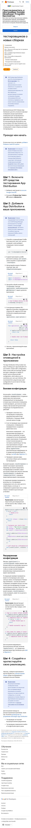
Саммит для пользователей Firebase (10, 768)
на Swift (14, 454)
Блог (2, 766)
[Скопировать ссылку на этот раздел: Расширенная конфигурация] (19, 558)
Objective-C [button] (18, 273)
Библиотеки (4, 756)
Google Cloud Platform (7, 810)
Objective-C (22, 454)
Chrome (3, 805)
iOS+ (7, 69)
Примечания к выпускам (7, 788)
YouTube (3, 773)
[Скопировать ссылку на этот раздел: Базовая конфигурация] (4, 391)
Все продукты (5, 813)
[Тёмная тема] (26, 250)
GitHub (3, 759)
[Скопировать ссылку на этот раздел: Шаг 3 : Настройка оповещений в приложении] (20, 361)
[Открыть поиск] (20, 2)
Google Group (5, 785)
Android (15, 69)
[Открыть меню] (2, 2)
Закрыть (15, 26)
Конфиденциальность (20, 819)
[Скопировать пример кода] (26, 276)
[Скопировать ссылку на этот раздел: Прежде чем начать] (4, 138)
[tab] (10, 273)
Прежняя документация (7, 793)
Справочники (4, 751)
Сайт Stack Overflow (6, 783)
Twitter (3, 771)
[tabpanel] (17, 278)
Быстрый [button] (10, 273)
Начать (15, 30)
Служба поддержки (6, 780)
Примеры (3, 754)
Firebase (3, 808)
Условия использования (7, 819)
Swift (26, 650)
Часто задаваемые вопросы (8, 790)
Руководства (4, 749)
